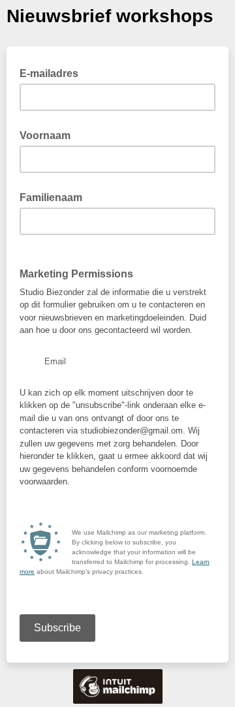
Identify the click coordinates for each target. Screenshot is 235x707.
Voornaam (45, 135)
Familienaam (51, 197)
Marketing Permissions (76, 273)
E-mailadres (53, 72)
